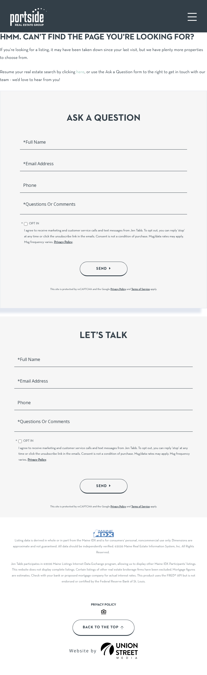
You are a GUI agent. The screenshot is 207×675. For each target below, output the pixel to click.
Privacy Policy (63, 242)
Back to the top (101, 627)
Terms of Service (140, 289)
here (80, 72)
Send (101, 269)
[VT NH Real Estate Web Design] (119, 651)
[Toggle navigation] (192, 17)
